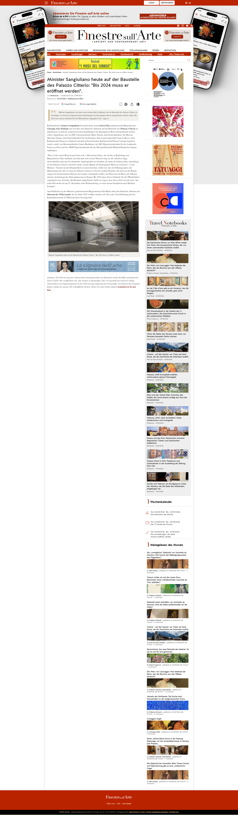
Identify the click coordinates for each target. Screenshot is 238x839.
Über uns (101, 26)
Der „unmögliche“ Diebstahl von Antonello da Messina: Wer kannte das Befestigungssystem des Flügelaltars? (166, 555)
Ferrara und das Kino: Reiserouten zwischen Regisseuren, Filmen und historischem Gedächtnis (166, 440)
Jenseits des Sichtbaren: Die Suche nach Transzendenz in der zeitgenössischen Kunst (166, 697)
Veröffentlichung (145, 54)
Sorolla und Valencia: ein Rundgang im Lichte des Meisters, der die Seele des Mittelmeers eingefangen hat (166, 486)
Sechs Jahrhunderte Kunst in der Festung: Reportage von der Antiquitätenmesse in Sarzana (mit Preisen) (168, 741)
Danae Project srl (134, 812)
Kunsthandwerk (127, 54)
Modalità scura (174, 812)
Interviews (92, 54)
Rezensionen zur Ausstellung (108, 50)
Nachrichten (54, 50)
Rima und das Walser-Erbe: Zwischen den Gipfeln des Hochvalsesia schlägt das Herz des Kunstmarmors (167, 397)
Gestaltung (170, 50)
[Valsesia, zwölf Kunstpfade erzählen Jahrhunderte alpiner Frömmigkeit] (167, 368)
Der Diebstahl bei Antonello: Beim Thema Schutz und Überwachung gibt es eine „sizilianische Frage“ (168, 766)
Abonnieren (167, 2)
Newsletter (115, 26)
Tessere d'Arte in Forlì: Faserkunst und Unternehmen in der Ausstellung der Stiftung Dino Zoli (166, 463)
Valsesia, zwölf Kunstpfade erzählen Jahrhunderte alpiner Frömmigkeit (162, 375)
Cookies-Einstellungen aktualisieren (157, 812)
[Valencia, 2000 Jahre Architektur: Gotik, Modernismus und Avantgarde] (167, 411)
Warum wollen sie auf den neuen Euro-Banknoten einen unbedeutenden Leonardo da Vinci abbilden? (167, 580)
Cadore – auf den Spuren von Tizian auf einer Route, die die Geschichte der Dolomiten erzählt (167, 355)
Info (127, 26)
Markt (160, 54)
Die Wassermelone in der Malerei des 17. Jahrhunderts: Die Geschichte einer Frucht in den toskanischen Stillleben (166, 313)
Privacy (142, 812)
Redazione (54, 95)
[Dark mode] (137, 105)
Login (151, 2)
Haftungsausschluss (76, 98)
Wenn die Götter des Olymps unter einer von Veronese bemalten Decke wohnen (166, 335)
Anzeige (137, 26)
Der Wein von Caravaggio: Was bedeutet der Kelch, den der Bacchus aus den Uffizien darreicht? (166, 268)
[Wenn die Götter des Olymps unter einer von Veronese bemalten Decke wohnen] (167, 327)
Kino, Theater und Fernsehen (176, 54)
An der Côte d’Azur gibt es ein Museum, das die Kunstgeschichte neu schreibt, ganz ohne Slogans (167, 291)
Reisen (155, 50)
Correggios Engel (154, 719)
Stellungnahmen (138, 50)
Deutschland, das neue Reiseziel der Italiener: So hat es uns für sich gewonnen (168, 650)
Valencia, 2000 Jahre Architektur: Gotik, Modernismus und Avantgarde (164, 419)
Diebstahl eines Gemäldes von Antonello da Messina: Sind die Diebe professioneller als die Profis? (167, 604)
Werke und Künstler (77, 50)
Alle (48, 54)
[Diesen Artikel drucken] (125, 104)
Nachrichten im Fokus (109, 54)
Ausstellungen (77, 54)
